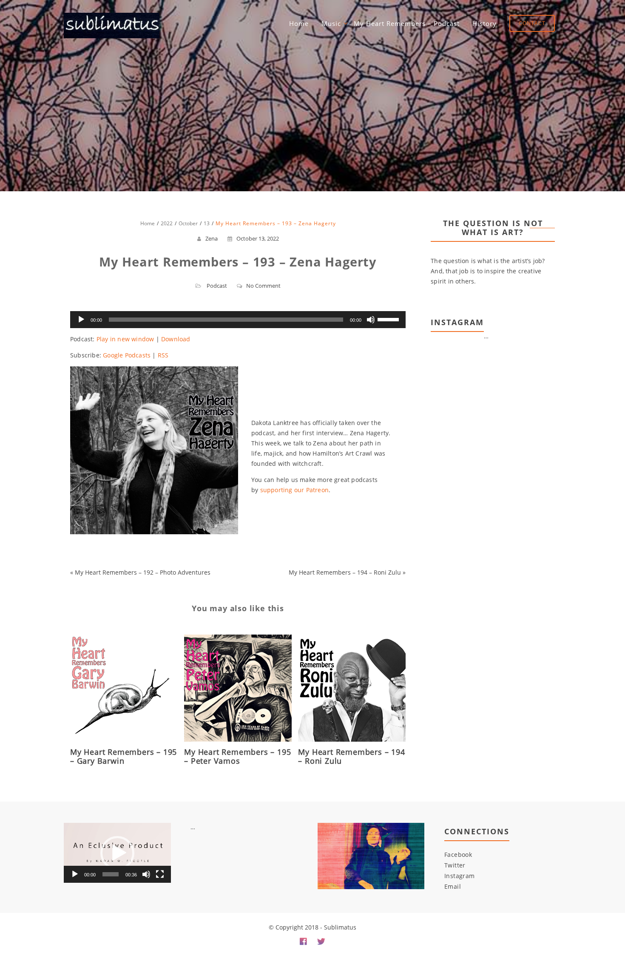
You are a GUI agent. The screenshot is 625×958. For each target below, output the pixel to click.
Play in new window (125, 339)
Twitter (455, 865)
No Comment (263, 285)
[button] (117, 853)
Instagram (459, 876)
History (484, 23)
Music (331, 23)
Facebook (458, 854)
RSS (163, 355)
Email (452, 886)
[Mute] (370, 319)
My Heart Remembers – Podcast (407, 23)
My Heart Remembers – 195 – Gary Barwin (123, 756)
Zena (211, 238)
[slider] (389, 318)
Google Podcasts (127, 355)
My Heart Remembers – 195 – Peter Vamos (237, 756)
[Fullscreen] (160, 874)
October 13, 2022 (257, 238)
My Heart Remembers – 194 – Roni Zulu (345, 572)
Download (175, 339)
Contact (532, 23)
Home (299, 23)
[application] (238, 319)
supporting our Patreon (294, 490)
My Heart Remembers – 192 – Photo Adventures (142, 572)
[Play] (81, 319)
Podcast (217, 285)
